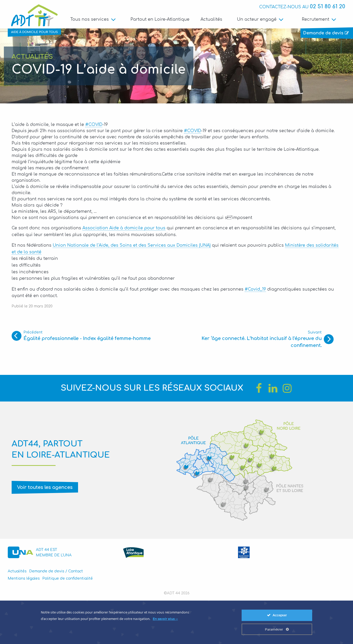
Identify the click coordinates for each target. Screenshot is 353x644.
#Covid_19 (255, 289)
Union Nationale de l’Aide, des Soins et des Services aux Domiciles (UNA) (132, 245)
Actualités (211, 19)
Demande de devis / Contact (56, 571)
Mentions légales (24, 578)
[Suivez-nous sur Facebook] (259, 388)
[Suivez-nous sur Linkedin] (273, 388)
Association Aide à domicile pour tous (123, 228)
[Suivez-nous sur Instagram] (287, 388)
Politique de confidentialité (67, 578)
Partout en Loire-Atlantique (160, 19)
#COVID (93, 124)
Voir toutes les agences (45, 487)
